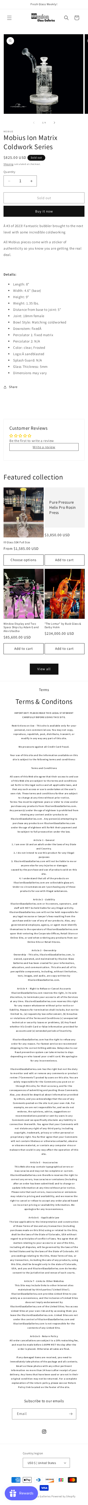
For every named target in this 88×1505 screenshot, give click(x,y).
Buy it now (44, 211)
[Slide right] (54, 123)
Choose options (23, 560)
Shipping (8, 164)
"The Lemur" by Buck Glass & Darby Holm (63, 625)
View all (44, 669)
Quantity (9, 172)
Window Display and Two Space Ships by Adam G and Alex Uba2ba (21, 627)
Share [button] (13, 387)
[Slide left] (34, 123)
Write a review (44, 447)
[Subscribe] (71, 1413)
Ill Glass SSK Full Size (17, 542)
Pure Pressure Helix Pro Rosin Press (62, 507)
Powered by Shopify (63, 1496)
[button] (9, 18)
